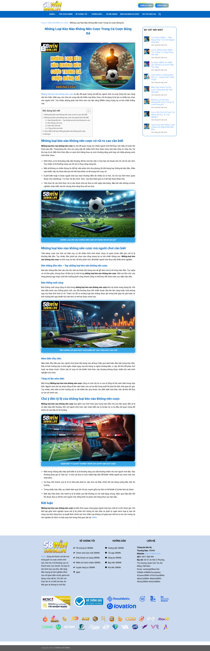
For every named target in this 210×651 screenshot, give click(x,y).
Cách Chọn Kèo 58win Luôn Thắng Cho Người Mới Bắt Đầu (163, 127)
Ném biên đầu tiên (54, 126)
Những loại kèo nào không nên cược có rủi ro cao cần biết (65, 115)
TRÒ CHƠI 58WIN (66, 14)
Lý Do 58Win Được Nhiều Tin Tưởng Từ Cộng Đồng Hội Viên (162, 52)
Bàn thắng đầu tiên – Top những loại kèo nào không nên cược (69, 120)
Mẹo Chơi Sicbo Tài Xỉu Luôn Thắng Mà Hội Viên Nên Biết (162, 89)
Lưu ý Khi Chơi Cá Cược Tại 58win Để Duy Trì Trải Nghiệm (163, 114)
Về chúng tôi (81, 14)
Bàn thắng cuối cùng (55, 123)
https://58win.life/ (153, 553)
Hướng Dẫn (97, 14)
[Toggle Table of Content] (87, 111)
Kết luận (47, 134)
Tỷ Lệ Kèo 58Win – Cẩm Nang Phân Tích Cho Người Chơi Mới (163, 39)
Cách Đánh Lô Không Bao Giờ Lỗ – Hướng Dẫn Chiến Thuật (162, 77)
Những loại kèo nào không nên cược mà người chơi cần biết (66, 118)
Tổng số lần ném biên (55, 128)
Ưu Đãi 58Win (111, 14)
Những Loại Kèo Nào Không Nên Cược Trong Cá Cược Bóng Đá (162, 102)
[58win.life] (53, 5)
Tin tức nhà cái (149, 14)
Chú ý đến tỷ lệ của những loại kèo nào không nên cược (64, 131)
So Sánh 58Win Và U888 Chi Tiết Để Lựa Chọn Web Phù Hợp (162, 64)
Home (43, 23)
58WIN (51, 14)
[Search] (160, 14)
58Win (94, 517)
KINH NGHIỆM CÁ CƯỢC (129, 14)
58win (43, 556)
